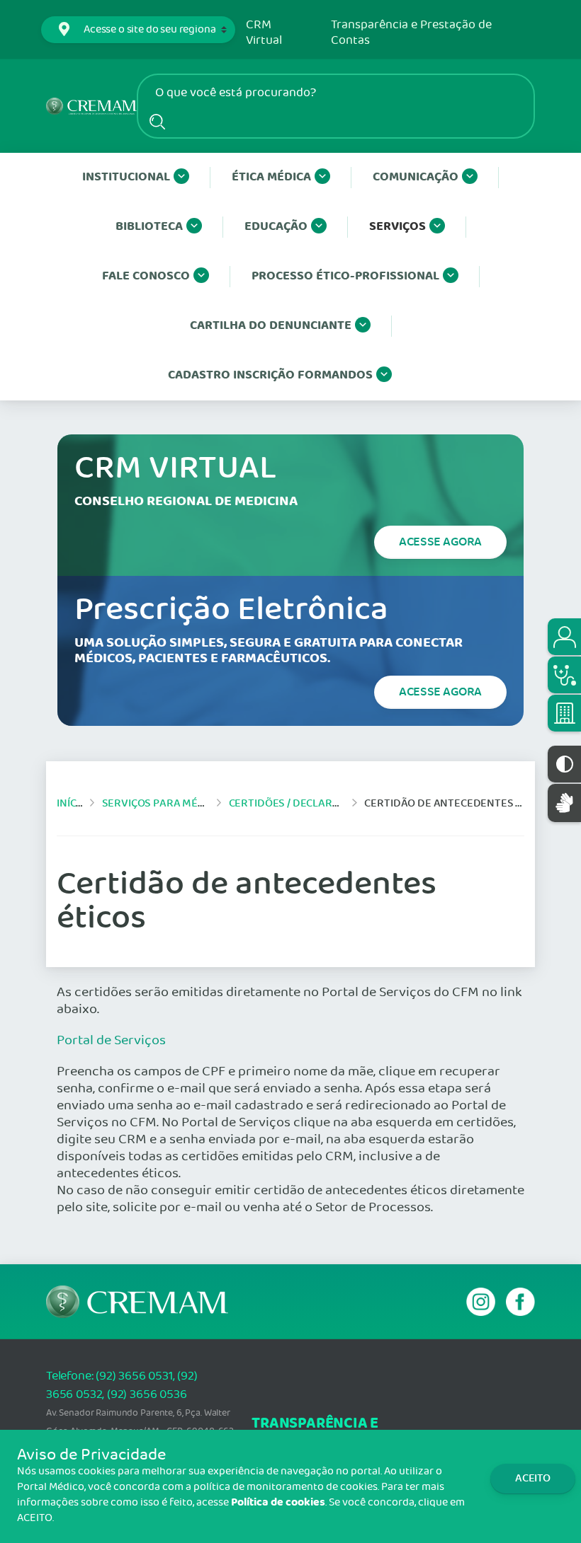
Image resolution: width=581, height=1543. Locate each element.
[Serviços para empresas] (564, 713)
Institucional (126, 177)
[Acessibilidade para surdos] (564, 802)
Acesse (440, 542)
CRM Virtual (264, 33)
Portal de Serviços (111, 1040)
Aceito (533, 1478)
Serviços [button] (397, 226)
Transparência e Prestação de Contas (411, 33)
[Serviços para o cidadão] (564, 636)
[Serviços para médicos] (564, 675)
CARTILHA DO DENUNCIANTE (270, 326)
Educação (276, 226)
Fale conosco (146, 276)
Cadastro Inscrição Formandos (270, 375)
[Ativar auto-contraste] (564, 764)
